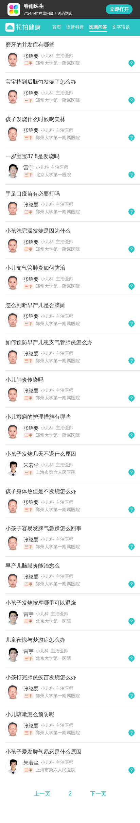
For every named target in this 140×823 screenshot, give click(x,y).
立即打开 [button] (119, 9)
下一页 (98, 793)
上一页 (42, 793)
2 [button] (70, 793)
